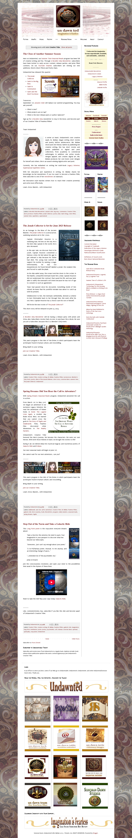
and (37, 510)
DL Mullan (50, 377)
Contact (101, 39)
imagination (75, 627)
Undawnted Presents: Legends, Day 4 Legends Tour (96, 275)
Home (47, 639)
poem (39, 629)
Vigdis (35, 514)
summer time (28, 216)
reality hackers (63, 512)
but (40, 510)
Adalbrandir (32, 510)
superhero (35, 216)
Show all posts (66, 47)
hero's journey (36, 512)
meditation (34, 629)
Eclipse (38, 446)
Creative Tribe (71, 211)
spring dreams (28, 514)
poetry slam (56, 214)
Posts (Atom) (36, 642)
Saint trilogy (65, 214)
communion (63, 211)
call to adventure (47, 510)
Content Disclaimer (90, 244)
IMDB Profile (103, 85)
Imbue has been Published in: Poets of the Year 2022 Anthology (95, 311)
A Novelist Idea (37, 119)
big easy (56, 211)
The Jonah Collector (36, 233)
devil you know (28, 214)
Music (42, 39)
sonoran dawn (65, 379)
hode (42, 512)
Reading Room (66, 39)
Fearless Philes (38, 214)
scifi (56, 629)
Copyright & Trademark (91, 246)
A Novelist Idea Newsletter (61, 61)
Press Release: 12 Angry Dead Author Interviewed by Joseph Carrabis (95, 296)
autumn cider (49, 211)
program (55, 512)
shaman (60, 629)
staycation (34, 632)
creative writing (42, 377)
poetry (33, 379)
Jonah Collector (47, 214)
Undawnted (39, 381)
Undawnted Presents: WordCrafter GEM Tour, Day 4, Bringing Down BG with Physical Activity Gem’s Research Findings (96, 335)
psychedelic (50, 629)
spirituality (27, 632)
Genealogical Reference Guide (93, 250)
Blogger (95, 833)
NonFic (33, 39)
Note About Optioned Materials (94, 259)
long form (27, 629)
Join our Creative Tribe (31, 351)
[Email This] (49, 209)
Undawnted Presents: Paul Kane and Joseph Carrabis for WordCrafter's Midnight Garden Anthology (96, 325)
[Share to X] (53, 209)
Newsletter (48, 512)
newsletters (48, 177)
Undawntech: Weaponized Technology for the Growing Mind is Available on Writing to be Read (97, 287)
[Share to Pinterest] (57, 209)
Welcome (83, 39)
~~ (56, 39)
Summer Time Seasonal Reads (52, 58)
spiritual (75, 629)
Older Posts (75, 639)
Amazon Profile (102, 82)
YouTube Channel (45, 66)
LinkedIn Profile (102, 87)
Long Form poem (33, 529)
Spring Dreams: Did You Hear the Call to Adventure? (49, 391)
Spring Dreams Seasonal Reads (38, 396)
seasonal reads (72, 512)
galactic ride (27, 512)
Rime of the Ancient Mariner (44, 379)
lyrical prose (67, 377)
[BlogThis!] (51, 209)
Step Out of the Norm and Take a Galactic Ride (46, 524)
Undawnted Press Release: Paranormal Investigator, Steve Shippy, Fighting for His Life (96, 303)
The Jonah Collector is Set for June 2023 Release (47, 225)
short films (72, 214)
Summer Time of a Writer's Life (96, 280)
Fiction (25, 39)
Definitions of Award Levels (93, 257)
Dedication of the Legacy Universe (95, 248)
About (92, 39)
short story (56, 379)
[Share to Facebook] (55, 209)
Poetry (49, 39)
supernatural (43, 216)
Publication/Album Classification (94, 253)
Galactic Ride (28, 446)
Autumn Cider (40, 103)
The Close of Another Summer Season (42, 53)
